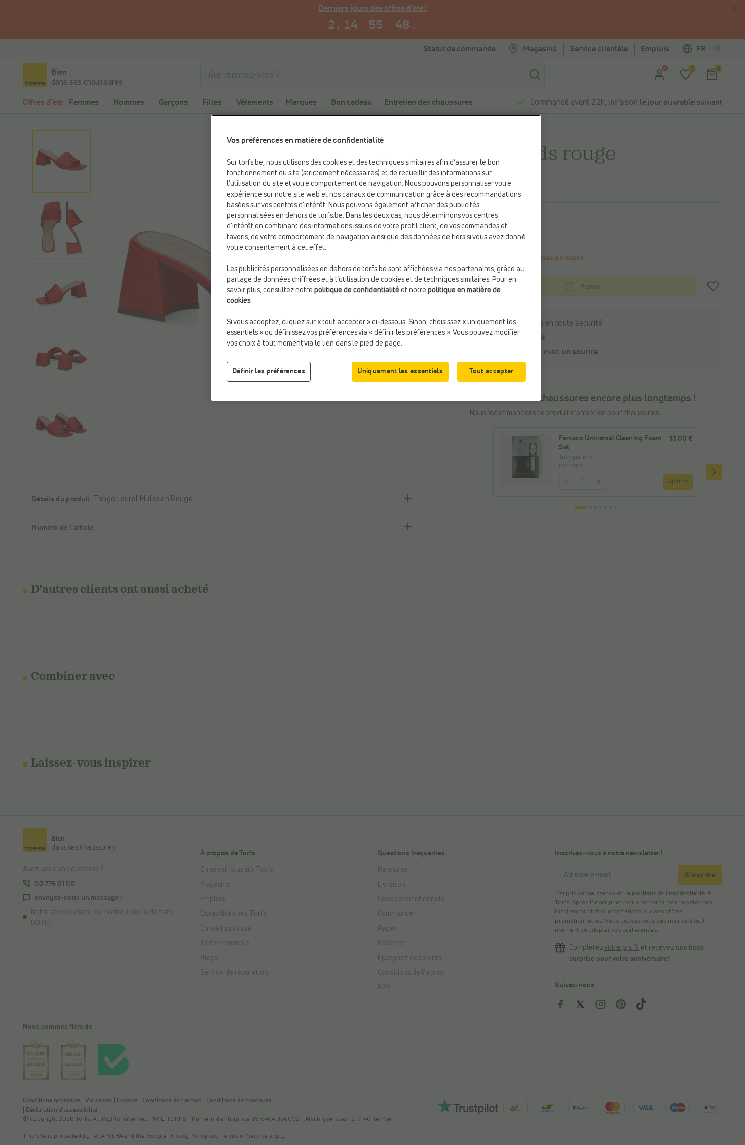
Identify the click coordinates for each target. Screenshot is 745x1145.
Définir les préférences (268, 371)
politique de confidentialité (356, 290)
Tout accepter (491, 371)
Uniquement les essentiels (400, 371)
